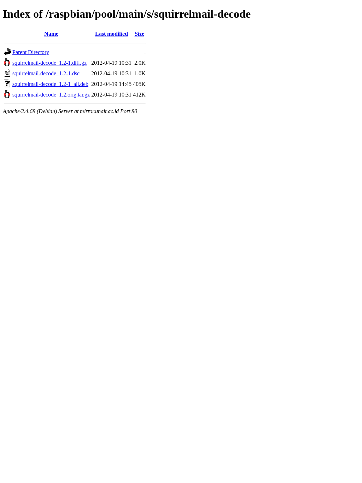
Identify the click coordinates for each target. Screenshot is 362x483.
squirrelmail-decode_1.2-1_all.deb (50, 84)
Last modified (111, 34)
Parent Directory (30, 52)
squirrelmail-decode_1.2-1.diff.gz (49, 63)
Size (139, 34)
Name (51, 34)
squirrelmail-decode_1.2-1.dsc (46, 73)
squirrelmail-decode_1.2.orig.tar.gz (51, 95)
